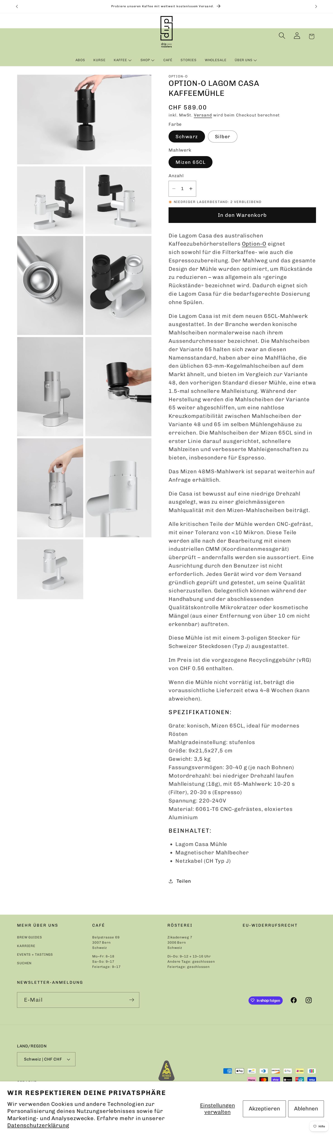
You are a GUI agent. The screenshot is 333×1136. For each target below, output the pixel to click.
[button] (123, 60)
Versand (203, 115)
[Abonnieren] (131, 1000)
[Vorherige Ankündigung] (17, 6)
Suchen (24, 963)
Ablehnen (306, 1108)
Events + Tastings (35, 955)
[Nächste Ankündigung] (316, 6)
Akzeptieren (264, 1108)
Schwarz (187, 136)
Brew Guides (29, 937)
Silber (222, 136)
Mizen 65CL (190, 162)
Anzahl (176, 175)
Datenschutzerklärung (38, 1125)
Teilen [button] (183, 881)
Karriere (26, 946)
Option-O (254, 243)
